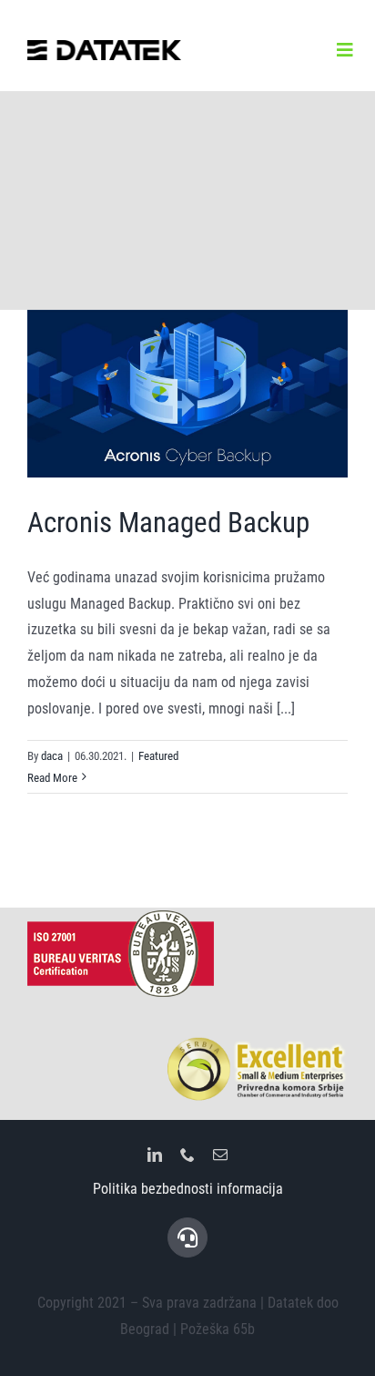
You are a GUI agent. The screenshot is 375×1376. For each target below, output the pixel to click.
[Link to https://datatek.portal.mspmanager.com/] (187, 1237)
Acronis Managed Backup (168, 522)
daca (52, 756)
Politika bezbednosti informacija (188, 1188)
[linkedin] (154, 1154)
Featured (158, 756)
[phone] (187, 1154)
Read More (52, 778)
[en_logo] (104, 47)
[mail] (220, 1154)
